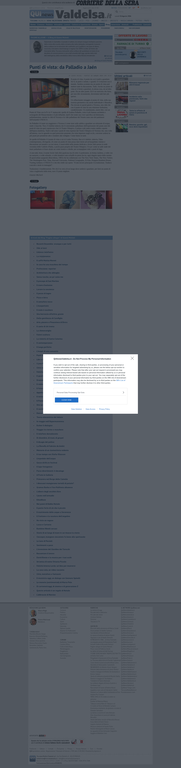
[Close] (133, 359)
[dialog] (90, 384)
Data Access (90, 409)
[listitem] (90, 392)
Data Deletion (76, 409)
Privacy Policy (104, 409)
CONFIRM (67, 400)
